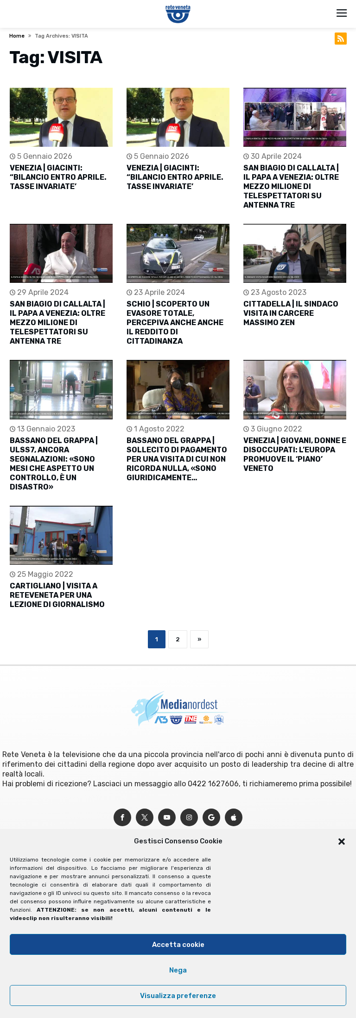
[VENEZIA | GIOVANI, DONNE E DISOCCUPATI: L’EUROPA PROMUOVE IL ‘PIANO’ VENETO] (294, 389)
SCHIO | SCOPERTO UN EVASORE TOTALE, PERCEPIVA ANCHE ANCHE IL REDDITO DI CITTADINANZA (175, 323)
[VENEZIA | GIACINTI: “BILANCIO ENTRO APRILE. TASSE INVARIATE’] (61, 117)
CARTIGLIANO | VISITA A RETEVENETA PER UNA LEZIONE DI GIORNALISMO (57, 595)
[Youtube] (167, 818)
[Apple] (233, 818)
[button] (341, 841)
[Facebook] (122, 818)
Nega (178, 970)
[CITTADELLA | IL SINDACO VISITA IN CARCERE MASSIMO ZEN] (294, 253)
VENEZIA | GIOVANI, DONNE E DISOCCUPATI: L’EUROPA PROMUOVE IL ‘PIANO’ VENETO (294, 454)
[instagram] (189, 818)
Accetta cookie (178, 944)
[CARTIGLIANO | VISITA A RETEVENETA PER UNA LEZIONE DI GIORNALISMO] (61, 535)
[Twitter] (144, 818)
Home (17, 36)
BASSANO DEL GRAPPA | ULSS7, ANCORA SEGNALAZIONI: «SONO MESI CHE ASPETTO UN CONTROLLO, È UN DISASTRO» (54, 463)
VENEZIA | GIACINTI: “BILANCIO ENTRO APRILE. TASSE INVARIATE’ (58, 177)
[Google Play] (211, 818)
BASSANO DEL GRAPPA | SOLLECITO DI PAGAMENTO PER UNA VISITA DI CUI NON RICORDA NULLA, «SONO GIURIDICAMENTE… (177, 459)
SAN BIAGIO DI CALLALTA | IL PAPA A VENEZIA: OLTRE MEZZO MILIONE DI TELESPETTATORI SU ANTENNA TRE (291, 186)
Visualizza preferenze (178, 996)
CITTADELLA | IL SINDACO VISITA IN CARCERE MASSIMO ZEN (290, 313)
